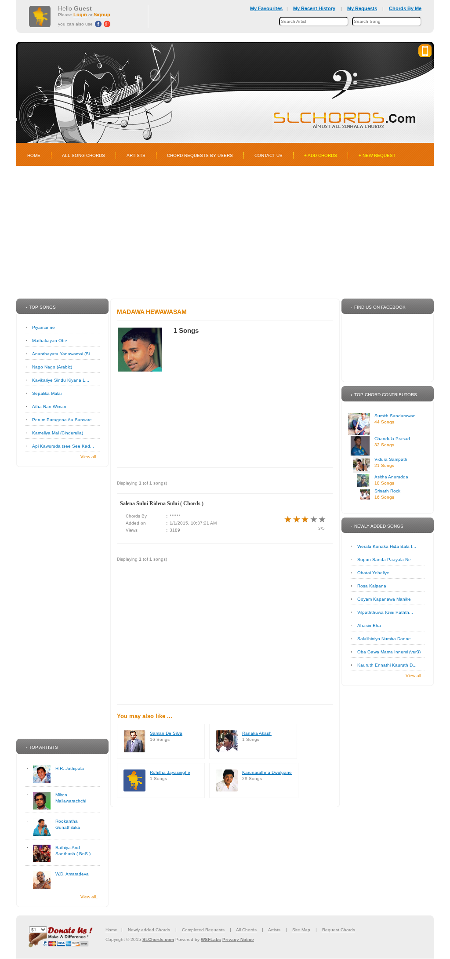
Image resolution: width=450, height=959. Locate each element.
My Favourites (266, 8)
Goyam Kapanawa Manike (384, 599)
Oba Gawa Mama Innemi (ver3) (389, 651)
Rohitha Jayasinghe (170, 772)
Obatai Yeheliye (373, 572)
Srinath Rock (387, 491)
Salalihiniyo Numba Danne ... (386, 638)
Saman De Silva (166, 733)
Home (33, 155)
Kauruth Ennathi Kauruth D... (387, 665)
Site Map (301, 929)
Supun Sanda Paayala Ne (384, 559)
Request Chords (338, 929)
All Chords (246, 929)
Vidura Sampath (390, 459)
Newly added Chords (149, 929)
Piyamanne (43, 327)
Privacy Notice (238, 939)
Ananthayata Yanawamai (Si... (63, 353)
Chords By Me (405, 8)
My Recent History (314, 8)
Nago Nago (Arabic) (52, 367)
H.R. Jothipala (69, 768)
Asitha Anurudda (391, 476)
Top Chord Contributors (385, 394)
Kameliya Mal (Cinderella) (57, 432)
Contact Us (268, 155)
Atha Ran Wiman (49, 406)
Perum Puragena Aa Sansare (62, 419)
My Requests (362, 8)
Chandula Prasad (392, 438)
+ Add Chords (320, 155)
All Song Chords (83, 155)
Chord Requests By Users (200, 155)
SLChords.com (158, 939)
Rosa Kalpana (371, 585)
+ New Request (377, 155)
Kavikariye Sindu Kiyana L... (60, 380)
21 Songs (384, 465)
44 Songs (384, 421)
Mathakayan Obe (49, 340)
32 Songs (384, 444)
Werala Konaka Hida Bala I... (386, 546)
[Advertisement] (225, 232)
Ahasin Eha (369, 625)
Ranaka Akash (257, 733)
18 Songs (384, 483)
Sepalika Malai (47, 393)
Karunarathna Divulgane (267, 772)
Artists (136, 155)
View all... (90, 456)
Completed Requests (203, 929)
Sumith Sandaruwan (395, 415)
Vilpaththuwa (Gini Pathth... (385, 612)
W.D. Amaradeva (72, 873)
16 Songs (384, 497)
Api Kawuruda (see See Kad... (63, 446)
